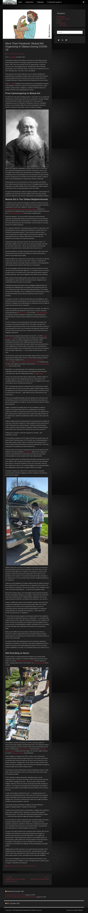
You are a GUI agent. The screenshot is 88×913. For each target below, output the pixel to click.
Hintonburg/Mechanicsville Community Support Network (21, 209)
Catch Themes (78, 910)
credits (11, 83)
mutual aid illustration (41, 312)
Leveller (24, 866)
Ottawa (34, 866)
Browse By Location (64, 19)
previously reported (39, 663)
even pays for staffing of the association (25, 362)
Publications (40, 2)
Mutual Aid (29, 866)
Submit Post (63, 25)
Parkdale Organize (24, 749)
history (35, 373)
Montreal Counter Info (15, 891)
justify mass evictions (17, 753)
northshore (21, 53)
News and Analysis (11, 866)
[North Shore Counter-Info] (10, 2)
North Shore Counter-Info (22, 910)
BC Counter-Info (13, 903)
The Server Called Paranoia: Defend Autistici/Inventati (22, 897)
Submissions (62, 23)
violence (40, 373)
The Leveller (12, 57)
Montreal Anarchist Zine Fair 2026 (16, 895)
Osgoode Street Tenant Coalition (25, 660)
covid (20, 866)
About (20, 2)
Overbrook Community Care (15, 213)
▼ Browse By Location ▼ (54, 2)
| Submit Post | (29, 2)
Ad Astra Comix (22, 312)
